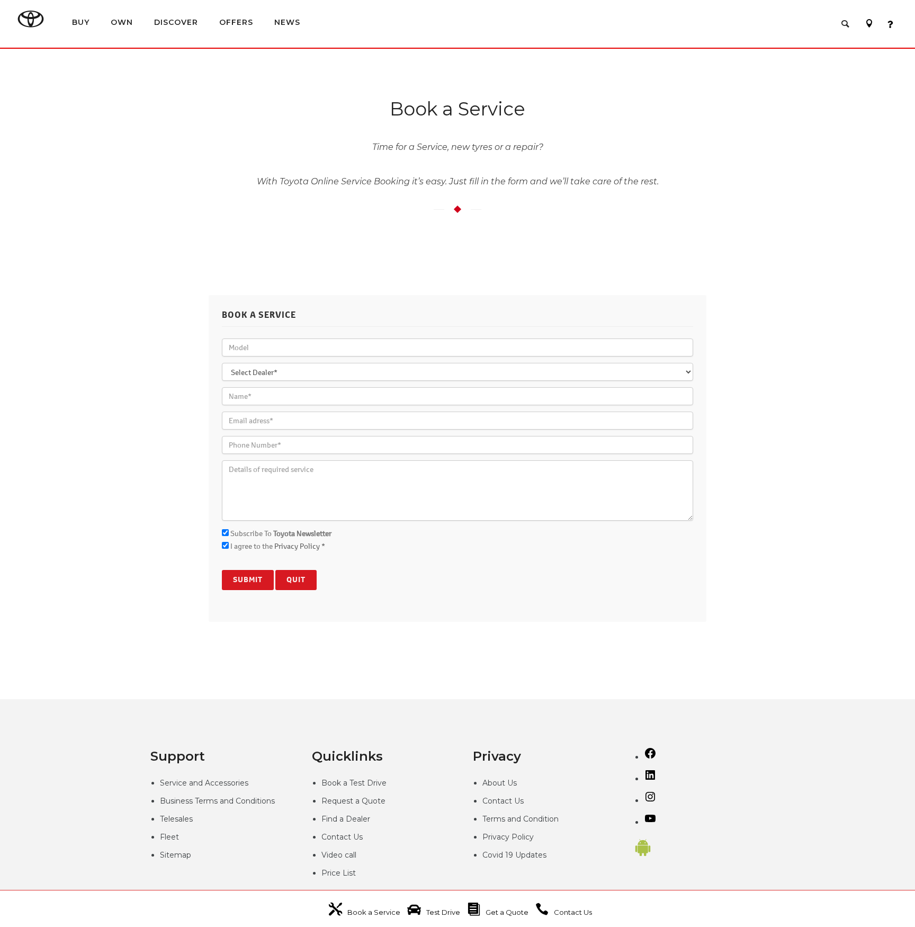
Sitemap (175, 855)
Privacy (497, 837)
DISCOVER (176, 22)
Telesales (176, 819)
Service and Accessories (204, 783)
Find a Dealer (345, 819)
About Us (499, 783)
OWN (122, 22)
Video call (338, 855)
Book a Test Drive (354, 783)
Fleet (169, 837)
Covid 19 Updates (514, 855)
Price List (338, 873)
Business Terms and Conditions (217, 801)
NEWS (287, 22)
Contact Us (342, 837)
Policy (523, 837)
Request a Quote (353, 801)
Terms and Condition (520, 819)
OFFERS (236, 22)
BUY (80, 22)
